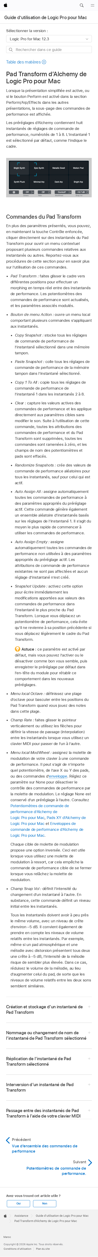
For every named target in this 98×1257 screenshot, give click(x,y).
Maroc (7, 1237)
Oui (18, 1203)
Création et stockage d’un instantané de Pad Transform (44, 1009)
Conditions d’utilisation (17, 1248)
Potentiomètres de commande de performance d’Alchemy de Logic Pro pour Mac (39, 811)
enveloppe (58, 776)
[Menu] (92, 5)
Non (44, 1203)
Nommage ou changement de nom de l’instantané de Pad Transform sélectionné (46, 1035)
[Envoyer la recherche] (11, 49)
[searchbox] (49, 49)
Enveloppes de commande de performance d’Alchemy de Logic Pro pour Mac (46, 829)
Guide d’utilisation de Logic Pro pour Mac (45, 17)
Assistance (21, 1215)
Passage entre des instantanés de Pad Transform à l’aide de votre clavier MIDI (43, 1113)
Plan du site (43, 1248)
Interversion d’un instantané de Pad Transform (40, 1087)
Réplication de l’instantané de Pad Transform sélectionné (38, 1061)
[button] (81, 5)
